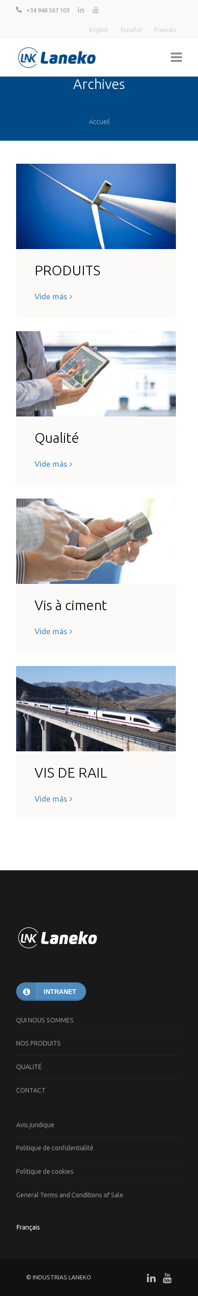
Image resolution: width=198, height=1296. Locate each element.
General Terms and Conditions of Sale (69, 1195)
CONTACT (31, 1090)
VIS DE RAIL (71, 772)
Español (131, 29)
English (98, 29)
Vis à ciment (71, 605)
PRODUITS (67, 270)
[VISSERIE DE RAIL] (96, 708)
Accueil (99, 121)
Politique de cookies (45, 1171)
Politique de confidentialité (54, 1148)
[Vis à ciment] (96, 541)
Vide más (51, 296)
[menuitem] (29, 1227)
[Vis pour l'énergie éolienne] (96, 206)
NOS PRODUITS (38, 1043)
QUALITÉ (29, 1066)
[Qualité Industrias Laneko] (96, 373)
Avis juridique (35, 1125)
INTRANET (60, 991)
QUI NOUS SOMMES (45, 1020)
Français (165, 29)
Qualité (57, 438)
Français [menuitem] (28, 1227)
